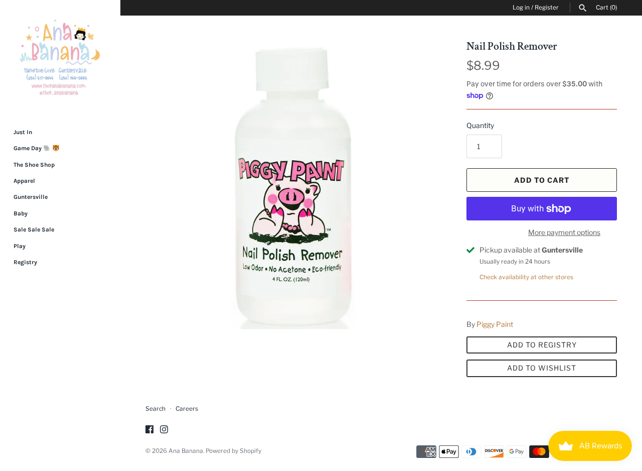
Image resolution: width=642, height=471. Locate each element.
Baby (21, 213)
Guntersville (31, 196)
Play (20, 246)
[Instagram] (164, 430)
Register (547, 7)
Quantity (480, 125)
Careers (187, 408)
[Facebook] (149, 430)
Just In (23, 132)
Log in (521, 7)
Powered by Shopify (233, 450)
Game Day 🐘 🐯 (37, 148)
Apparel (24, 180)
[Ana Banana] (60, 57)
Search (155, 408)
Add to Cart (542, 180)
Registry (25, 262)
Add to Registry (542, 344)
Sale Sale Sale (34, 229)
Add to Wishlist (541, 368)
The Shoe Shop (34, 164)
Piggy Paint (494, 324)
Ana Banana (186, 450)
